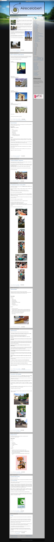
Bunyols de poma (14, 434)
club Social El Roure (36, 75)
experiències (41, 60)
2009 (35, 52)
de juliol (36, 29)
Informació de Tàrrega (36, 66)
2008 (35, 53)
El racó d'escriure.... (18, 15)
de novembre (36, 25)
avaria (34, 60)
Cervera (40, 59)
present (11, 370)
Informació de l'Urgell (36, 68)
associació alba (19, 431)
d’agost (36, 28)
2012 (35, 49)
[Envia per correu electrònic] (21, 326)
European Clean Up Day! (15, 476)
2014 (35, 47)
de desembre (36, 24)
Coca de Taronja (14, 122)
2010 (35, 51)
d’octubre (36, 26)
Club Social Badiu (35, 73)
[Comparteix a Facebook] (23, 326)
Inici (21, 535)
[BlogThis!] (22, 119)
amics (16, 431)
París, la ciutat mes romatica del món (17, 54)
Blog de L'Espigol (35, 64)
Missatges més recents (14, 535)
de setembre (36, 27)
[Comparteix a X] (23, 119)
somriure (13, 370)
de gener (36, 46)
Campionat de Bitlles (36, 59)
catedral (36, 60)
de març (36, 44)
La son (12, 515)
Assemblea (37, 57)
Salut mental (17, 533)
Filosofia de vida (14, 330)
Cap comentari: (18, 326)
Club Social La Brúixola (36, 74)
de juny (36, 30)
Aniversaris (34, 57)
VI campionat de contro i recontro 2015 (18, 184)
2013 (35, 48)
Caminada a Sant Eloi (14, 18)
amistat (42, 59)
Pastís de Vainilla (14, 289)
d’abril (35, 43)
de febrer (36, 45)
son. (19, 533)
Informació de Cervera (36, 67)
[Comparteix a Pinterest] (24, 119)
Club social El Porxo (36, 72)
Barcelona (40, 57)
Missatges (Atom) (15, 537)
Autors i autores (24, 15)
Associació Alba (35, 65)
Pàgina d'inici (12, 15)
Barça (42, 57)
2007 (35, 54)
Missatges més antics (29, 535)
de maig (36, 31)
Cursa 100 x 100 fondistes (16, 374)
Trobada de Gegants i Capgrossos (17, 160)
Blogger (31, 540)
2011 (35, 50)
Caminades (39, 58)
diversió (38, 60)
